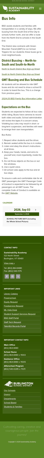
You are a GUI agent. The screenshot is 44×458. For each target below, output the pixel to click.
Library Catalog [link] (11, 294)
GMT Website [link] (11, 193)
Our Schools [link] (9, 390)
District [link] (7, 394)
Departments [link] (10, 398)
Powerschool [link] (10, 298)
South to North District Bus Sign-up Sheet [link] (21, 74)
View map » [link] (9, 263)
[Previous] (8, 210)
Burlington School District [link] (23, 1)
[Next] (35, 210)
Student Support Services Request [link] (19, 314)
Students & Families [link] (13, 406)
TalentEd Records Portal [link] (15, 326)
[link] (7, 276)
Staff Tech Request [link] (12, 322)
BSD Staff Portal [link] (11, 318)
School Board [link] (10, 402)
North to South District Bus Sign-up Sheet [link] (21, 69)
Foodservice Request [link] (13, 306)
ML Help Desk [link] (10, 310)
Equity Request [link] (11, 302)
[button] (40, 9)
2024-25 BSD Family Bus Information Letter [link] (22, 98)
